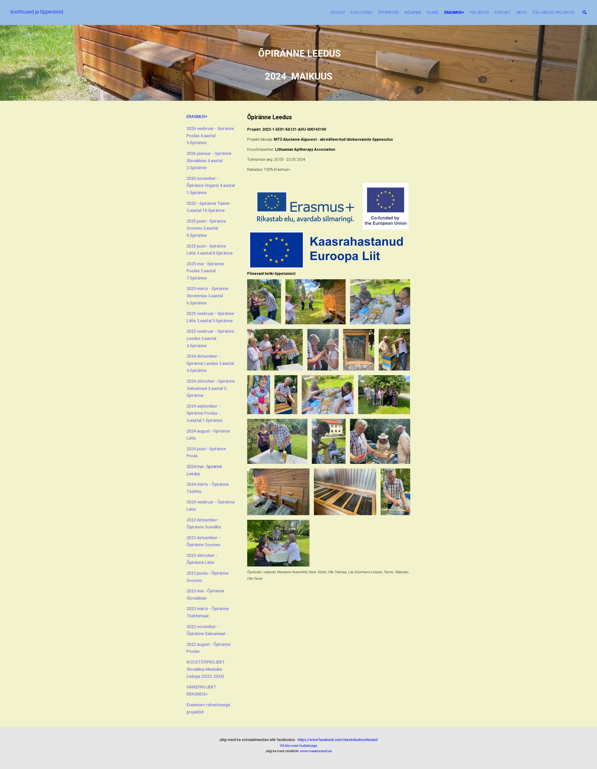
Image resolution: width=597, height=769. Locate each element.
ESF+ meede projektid (553, 12)
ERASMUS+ (454, 12)
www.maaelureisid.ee (315, 751)
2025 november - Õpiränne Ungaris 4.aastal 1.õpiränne (211, 185)
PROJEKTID (479, 12)
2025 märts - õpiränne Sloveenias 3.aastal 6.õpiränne (207, 295)
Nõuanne (412, 12)
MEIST (521, 12)
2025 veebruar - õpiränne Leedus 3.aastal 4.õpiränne (210, 338)
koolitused (361, 12)
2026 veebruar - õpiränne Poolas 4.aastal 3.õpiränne (210, 135)
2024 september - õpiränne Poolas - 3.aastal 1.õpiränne (204, 413)
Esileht (338, 12)
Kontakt (503, 12)
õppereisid (388, 12)
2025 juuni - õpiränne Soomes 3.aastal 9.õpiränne (206, 228)
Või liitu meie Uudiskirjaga (298, 746)
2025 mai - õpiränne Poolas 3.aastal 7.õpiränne (205, 270)
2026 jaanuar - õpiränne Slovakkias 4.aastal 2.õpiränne (209, 160)
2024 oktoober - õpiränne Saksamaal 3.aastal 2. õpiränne (211, 388)
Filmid (433, 12)
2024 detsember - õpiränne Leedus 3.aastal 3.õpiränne (210, 363)
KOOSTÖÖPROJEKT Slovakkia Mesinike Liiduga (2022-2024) (206, 669)
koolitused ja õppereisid (36, 12)
